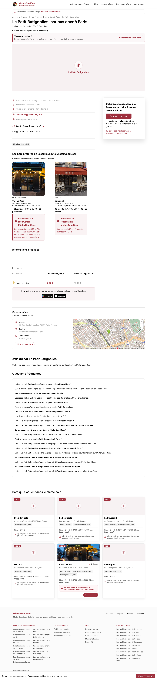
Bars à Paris (55, 17)
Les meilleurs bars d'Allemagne (129, 642)
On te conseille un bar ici (85, 443)
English (120, 613)
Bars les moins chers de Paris (41, 641)
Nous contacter (91, 635)
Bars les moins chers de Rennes (21, 636)
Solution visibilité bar (62, 635)
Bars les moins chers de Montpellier (21, 652)
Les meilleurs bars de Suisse (128, 639)
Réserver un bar (119, 116)
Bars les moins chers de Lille (21, 641)
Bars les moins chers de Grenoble (21, 630)
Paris (45, 17)
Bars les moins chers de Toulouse (41, 647)
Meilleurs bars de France (79, 4)
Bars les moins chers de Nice (21, 658)
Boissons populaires (21, 662)
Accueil (15, 17)
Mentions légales (92, 639)
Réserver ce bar (91, 595)
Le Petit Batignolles (70, 17)
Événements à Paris (123, 4)
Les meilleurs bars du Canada (128, 635)
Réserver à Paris (106, 4)
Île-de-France (35, 17)
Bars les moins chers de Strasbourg (41, 636)
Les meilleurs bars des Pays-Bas (129, 652)
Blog (96, 4)
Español (140, 613)
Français (109, 613)
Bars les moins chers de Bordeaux (21, 647)
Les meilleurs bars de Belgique (129, 629)
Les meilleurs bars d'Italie (126, 648)
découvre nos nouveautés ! (51, 12)
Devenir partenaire (93, 632)
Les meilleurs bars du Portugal (128, 655)
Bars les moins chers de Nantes (41, 652)
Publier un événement (63, 632)
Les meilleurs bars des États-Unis (128, 659)
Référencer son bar (62, 629)
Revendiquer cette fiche (130, 38)
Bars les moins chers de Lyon (41, 630)
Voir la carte (139, 4)
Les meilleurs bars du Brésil (127, 632)
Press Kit (89, 642)
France (24, 17)
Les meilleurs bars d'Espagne (128, 645)
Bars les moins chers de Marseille (41, 658)
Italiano (130, 613)
